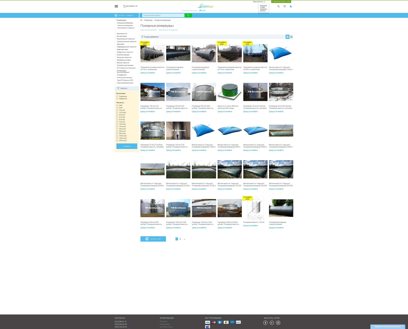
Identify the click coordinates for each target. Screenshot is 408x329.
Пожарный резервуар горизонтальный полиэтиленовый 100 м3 (201, 68)
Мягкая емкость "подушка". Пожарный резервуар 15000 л (281, 68)
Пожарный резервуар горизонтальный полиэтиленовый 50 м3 (278, 223)
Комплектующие (123, 55)
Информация (165, 324)
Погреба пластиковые (125, 65)
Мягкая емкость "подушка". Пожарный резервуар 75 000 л (204, 184)
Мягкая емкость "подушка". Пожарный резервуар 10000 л (203, 146)
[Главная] (141, 20)
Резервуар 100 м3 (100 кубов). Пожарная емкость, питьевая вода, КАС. (177, 146)
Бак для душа (122, 36)
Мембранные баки (124, 60)
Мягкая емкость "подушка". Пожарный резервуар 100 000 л (229, 184)
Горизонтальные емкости (126, 41)
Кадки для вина (122, 49)
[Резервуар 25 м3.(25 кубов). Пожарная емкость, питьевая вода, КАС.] (255, 92)
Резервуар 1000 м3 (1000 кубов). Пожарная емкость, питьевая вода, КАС (177, 223)
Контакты (163, 321)
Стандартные (122, 75)
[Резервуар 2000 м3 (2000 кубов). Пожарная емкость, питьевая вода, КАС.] (230, 208)
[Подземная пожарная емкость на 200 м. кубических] (255, 53)
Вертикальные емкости (126, 39)
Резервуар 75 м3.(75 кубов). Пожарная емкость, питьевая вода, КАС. (152, 146)
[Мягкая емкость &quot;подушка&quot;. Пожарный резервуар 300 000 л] (281, 169)
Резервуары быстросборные (123, 71)
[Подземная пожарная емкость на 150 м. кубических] (230, 53)
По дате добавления (151, 37)
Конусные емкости (124, 57)
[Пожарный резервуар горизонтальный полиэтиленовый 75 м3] (178, 53)
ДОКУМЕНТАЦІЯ (166, 327)
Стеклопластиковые (124, 77)
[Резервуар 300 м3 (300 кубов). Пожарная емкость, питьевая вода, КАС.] (152, 208)
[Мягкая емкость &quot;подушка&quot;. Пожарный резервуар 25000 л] (281, 131)
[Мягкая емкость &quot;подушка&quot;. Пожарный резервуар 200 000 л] (255, 169)
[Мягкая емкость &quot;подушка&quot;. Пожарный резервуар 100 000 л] (230, 169)
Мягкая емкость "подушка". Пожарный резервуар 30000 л (152, 184)
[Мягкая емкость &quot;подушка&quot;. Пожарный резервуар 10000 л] (204, 130)
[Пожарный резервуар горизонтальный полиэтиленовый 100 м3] (204, 53)
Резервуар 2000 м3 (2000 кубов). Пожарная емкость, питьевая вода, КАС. (228, 223)
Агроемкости (122, 33)
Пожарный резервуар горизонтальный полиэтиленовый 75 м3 (175, 68)
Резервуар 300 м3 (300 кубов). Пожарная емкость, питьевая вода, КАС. (151, 223)
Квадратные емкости (125, 52)
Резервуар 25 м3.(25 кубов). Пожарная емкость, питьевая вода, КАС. (254, 107)
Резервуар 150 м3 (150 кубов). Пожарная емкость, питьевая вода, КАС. (151, 107)
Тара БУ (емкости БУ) (125, 80)
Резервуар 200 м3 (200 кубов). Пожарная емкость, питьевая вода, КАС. (177, 107)
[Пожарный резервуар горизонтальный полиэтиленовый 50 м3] (281, 208)
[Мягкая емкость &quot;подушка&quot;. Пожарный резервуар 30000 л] (152, 169)
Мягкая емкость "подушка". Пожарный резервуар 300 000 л (281, 184)
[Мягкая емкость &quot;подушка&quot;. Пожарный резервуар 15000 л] (281, 53)
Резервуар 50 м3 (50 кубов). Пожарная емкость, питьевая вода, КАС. (280, 107)
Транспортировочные (125, 83)
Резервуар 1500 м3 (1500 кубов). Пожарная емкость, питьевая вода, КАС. (203, 223)
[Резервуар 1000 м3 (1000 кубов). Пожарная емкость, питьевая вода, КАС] (178, 208)
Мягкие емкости (123, 63)
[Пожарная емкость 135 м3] (255, 208)
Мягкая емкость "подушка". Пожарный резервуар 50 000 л (178, 184)
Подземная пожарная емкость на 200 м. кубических (255, 68)
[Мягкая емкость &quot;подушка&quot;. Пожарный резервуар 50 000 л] (178, 169)
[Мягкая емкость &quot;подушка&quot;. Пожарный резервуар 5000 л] (230, 130)
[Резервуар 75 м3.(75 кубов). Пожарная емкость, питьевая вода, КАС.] (152, 131)
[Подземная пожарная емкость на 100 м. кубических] (152, 53)
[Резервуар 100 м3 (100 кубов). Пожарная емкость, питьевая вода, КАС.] (178, 131)
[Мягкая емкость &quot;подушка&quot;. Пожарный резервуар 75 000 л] (204, 169)
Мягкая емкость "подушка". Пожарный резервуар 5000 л (229, 146)
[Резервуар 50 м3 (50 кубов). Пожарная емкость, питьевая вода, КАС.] (281, 92)
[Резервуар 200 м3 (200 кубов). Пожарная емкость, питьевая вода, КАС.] (178, 92)
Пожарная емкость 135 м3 (253, 222)
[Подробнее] (238, 111)
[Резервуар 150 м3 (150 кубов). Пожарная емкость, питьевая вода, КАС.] (152, 92)
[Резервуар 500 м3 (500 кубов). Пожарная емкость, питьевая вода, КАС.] (204, 92)
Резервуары (121, 20)
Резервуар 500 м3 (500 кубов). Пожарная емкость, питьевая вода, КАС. (203, 107)
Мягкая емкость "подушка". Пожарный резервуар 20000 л (255, 146)
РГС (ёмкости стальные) (126, 68)
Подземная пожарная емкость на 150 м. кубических (230, 68)
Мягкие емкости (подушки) (126, 28)
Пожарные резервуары (125, 23)
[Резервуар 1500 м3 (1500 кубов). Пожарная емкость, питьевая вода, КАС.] (204, 208)
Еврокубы (120, 44)
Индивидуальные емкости (126, 47)
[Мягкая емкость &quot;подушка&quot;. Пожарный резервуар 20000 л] (255, 130)
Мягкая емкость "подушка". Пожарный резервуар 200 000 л (255, 184)
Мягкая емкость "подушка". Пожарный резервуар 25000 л (281, 146)
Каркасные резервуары (125, 25)
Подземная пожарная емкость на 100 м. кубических (152, 68)
